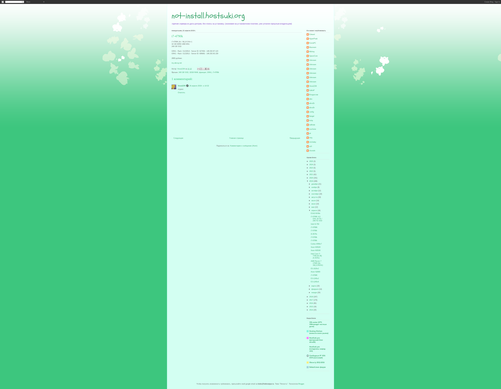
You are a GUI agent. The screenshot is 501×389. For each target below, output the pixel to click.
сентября (315, 194)
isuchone (312, 129)
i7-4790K (314, 227)
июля (313, 201)
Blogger (301, 384)
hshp (311, 120)
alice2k (312, 103)
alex (310, 99)
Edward (312, 34)
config (311, 112)
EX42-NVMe (315, 213)
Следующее (178, 138)
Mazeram (312, 47)
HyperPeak (313, 39)
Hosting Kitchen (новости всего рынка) (318, 332)
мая (313, 207)
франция (202, 72)
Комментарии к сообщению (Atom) (243, 146)
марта (314, 286)
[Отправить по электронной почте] (198, 69)
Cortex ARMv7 (316, 244)
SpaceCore (313, 56)
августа (314, 197)
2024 (311, 165)
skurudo (312, 151)
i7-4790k (216, 72)
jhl (310, 133)
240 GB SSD (183, 72)
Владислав (313, 95)
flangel (311, 116)
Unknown (312, 60)
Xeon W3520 (315, 247)
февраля (315, 289)
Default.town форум (317, 367)
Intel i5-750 (315, 224)
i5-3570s (314, 234)
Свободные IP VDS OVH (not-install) (317, 357)
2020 (311, 178)
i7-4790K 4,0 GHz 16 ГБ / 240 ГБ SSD (316, 219)
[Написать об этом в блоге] (201, 69)
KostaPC (312, 43)
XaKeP (312, 90)
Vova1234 (181, 86)
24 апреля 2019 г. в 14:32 (199, 86)
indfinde (312, 125)
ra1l (310, 146)
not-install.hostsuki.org (208, 15)
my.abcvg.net (177, 63)
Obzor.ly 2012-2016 (316, 362)
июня (313, 204)
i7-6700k (314, 237)
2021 (311, 174)
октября (314, 191)
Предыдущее (295, 138)
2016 (311, 303)
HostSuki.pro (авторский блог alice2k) (316, 340)
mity (310, 138)
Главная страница (236, 138)
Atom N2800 (315, 272)
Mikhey (312, 52)
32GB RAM (193, 72)
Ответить (181, 93)
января (314, 293)
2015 (311, 307)
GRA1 (209, 72)
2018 (311, 297)
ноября (314, 187)
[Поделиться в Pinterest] (208, 69)
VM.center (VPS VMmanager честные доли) (318, 324)
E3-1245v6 (315, 282)
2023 (311, 168)
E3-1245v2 (315, 278)
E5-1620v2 (315, 269)
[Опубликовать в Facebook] (206, 69)
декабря (314, 184)
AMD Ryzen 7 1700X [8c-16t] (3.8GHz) (317, 263)
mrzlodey (312, 142)
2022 (311, 171)
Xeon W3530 (315, 250)
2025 (311, 161)
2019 (311, 181)
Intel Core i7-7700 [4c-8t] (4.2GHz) (316, 256)
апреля (314, 210)
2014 (311, 310)
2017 (311, 300)
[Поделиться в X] (203, 69)
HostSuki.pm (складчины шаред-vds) (317, 349)
